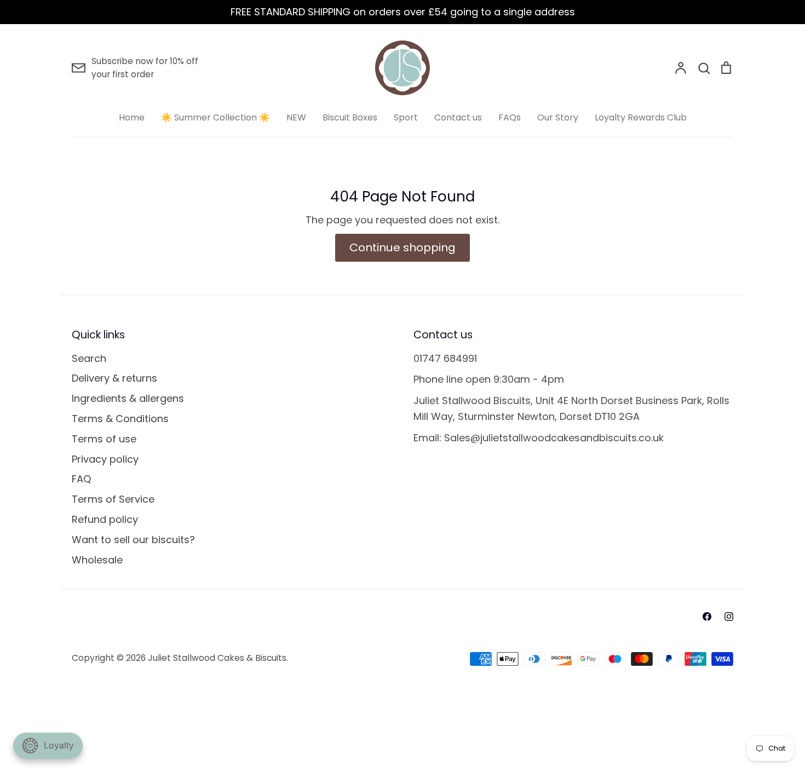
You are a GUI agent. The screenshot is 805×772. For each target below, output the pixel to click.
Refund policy (105, 519)
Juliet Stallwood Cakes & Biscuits (217, 658)
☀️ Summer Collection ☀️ (215, 117)
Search (89, 358)
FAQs (509, 117)
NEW (296, 117)
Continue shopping (402, 247)
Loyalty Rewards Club (641, 117)
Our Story (557, 117)
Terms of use (104, 439)
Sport (406, 117)
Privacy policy (105, 459)
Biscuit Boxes (350, 117)
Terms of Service (113, 499)
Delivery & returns (114, 378)
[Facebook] (707, 616)
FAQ (81, 479)
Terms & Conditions (120, 418)
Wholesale (97, 560)
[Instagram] (729, 616)
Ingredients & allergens (128, 398)
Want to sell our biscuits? (133, 539)
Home (132, 117)
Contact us (458, 117)
